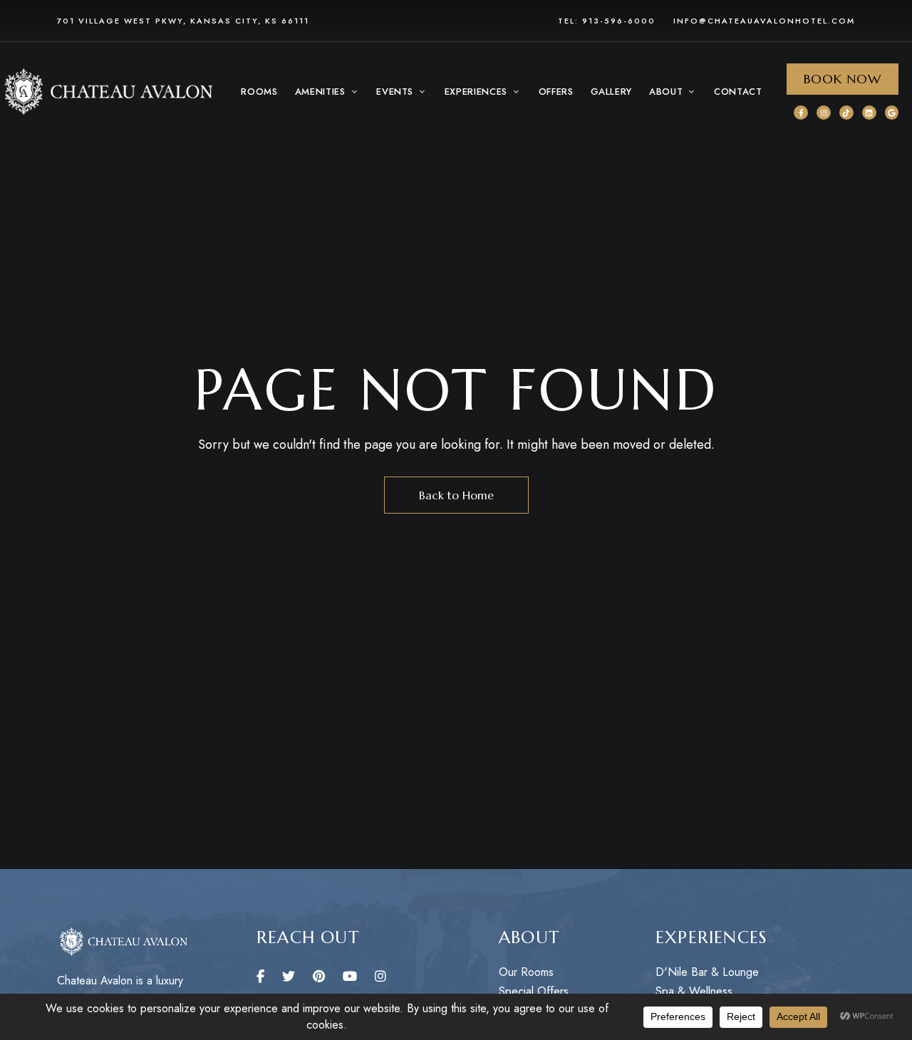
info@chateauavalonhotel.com (764, 20)
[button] (327, 92)
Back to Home (456, 495)
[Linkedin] (869, 112)
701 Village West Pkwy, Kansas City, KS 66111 (183, 20)
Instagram (380, 976)
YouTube (350, 976)
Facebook (260, 976)
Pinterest (319, 976)
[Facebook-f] (801, 112)
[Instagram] (824, 112)
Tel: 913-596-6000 (607, 20)
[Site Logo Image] (107, 92)
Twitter (288, 976)
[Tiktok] (846, 112)
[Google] (892, 112)
